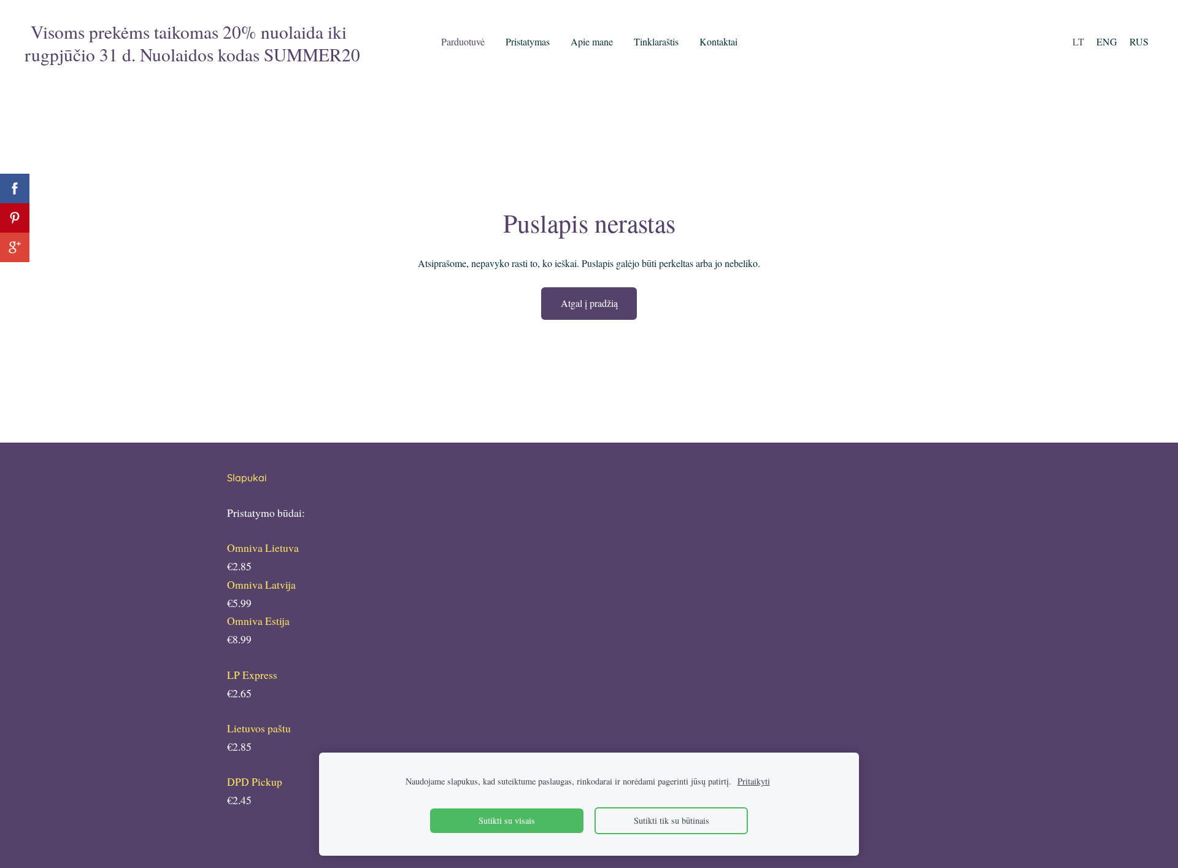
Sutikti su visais (507, 820)
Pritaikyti (753, 781)
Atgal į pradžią (589, 302)
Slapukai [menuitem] (247, 477)
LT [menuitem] (1078, 41)
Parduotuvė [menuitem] (463, 41)
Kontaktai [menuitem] (718, 41)
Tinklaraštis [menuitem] (656, 41)
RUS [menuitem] (1139, 41)
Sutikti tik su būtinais (671, 820)
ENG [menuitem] (1106, 41)
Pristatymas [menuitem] (528, 41)
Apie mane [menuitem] (592, 41)
